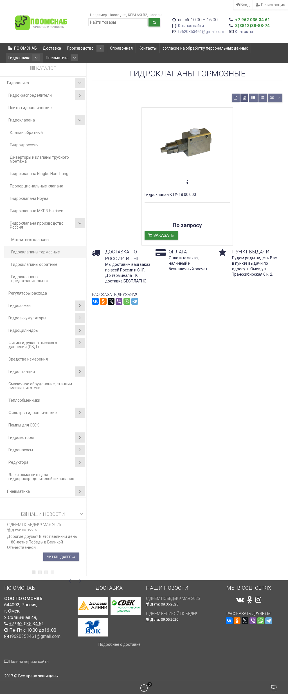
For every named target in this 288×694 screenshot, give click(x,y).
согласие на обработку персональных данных (205, 48)
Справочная (121, 48)
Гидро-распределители (30, 95)
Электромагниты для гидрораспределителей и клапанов (41, 476)
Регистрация (272, 5)
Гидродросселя (24, 145)
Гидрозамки (19, 305)
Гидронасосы (20, 450)
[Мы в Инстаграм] (258, 600)
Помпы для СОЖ (23, 425)
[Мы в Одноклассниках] (249, 600)
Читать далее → (61, 557)
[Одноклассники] (103, 301)
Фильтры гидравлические (32, 412)
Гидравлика (19, 58)
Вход (245, 5)
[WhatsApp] (126, 301)
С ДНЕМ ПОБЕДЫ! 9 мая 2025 (34, 524)
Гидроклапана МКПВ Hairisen (36, 211)
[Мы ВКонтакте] (240, 600)
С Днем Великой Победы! (171, 613)
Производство (80, 48)
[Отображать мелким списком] (262, 98)
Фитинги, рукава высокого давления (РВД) (32, 345)
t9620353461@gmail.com (201, 31)
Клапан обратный (26, 132)
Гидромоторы (21, 437)
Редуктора (18, 462)
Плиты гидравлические (30, 107)
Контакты (244, 31)
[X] (111, 301)
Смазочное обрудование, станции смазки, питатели (40, 386)
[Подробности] (187, 182)
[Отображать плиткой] (236, 98)
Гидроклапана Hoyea (29, 198)
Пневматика (57, 58)
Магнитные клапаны (30, 239)
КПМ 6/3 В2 (137, 15)
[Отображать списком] (253, 98)
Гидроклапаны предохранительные (30, 279)
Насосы (155, 15)
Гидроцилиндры (23, 330)
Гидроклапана (21, 120)
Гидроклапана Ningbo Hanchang (39, 173)
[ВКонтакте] (95, 301)
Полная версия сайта (28, 661)
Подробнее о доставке (119, 644)
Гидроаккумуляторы (27, 318)
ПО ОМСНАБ (25, 48)
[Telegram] (134, 301)
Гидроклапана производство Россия (37, 225)
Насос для (117, 15)
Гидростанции (21, 371)
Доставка (52, 48)
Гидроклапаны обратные (34, 264)
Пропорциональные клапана (36, 186)
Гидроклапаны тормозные (35, 252)
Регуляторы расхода (27, 293)
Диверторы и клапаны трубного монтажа (39, 159)
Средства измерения (28, 359)
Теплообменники (24, 400)
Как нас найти (191, 25)
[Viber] (119, 301)
